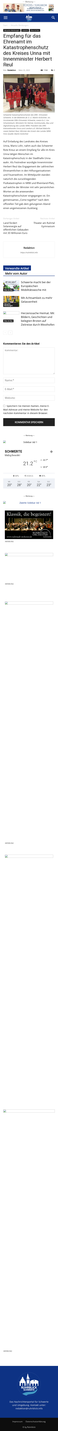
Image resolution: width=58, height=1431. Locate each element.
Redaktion (11, 70)
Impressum (17, 1421)
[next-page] (10, 333)
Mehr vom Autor (16, 273)
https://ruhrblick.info (29, 252)
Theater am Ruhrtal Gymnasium (44, 224)
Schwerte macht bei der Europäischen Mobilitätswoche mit (36, 286)
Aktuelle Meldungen (20, 25)
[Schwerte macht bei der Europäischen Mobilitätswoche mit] (11, 285)
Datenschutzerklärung (36, 1421)
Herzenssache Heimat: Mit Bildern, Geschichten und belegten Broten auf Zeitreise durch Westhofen (37, 318)
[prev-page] (5, 333)
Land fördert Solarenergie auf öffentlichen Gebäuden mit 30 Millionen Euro (16, 228)
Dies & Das (35, 30)
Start (5, 25)
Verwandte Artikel (17, 268)
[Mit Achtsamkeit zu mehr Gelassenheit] (11, 301)
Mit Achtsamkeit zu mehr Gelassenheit (36, 299)
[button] (5, 17)
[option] (29, 442)
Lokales (25, 30)
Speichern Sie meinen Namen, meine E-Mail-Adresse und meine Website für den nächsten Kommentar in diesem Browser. (26, 409)
